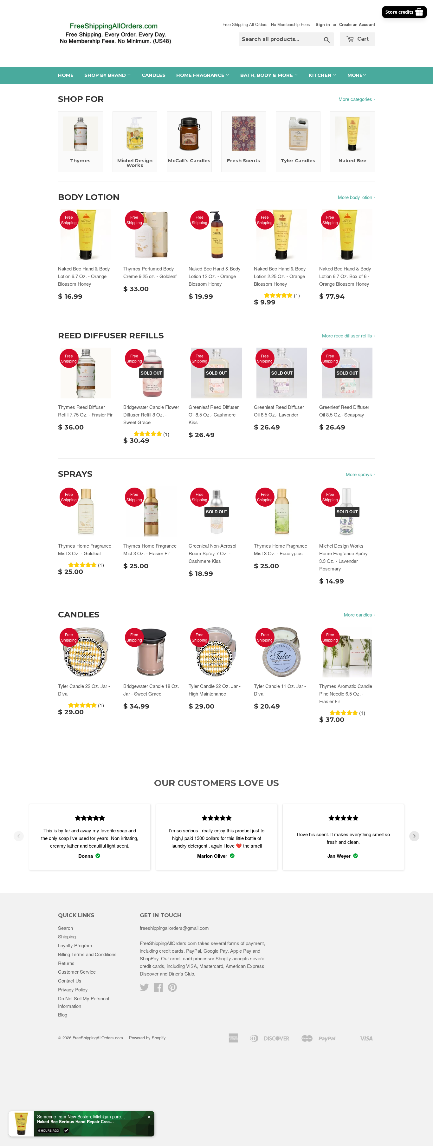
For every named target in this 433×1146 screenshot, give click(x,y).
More (355, 75)
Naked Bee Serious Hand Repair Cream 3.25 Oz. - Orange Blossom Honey (76, 1121)
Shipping (67, 936)
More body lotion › (356, 197)
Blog (62, 1014)
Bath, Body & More (267, 75)
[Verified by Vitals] (66, 1130)
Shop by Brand (105, 75)
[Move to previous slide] (18, 837)
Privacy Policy (73, 989)
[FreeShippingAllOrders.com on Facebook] (158, 989)
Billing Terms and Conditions (87, 954)
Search (65, 927)
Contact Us (69, 980)
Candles (153, 75)
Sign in (323, 24)
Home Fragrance (201, 75)
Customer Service (77, 971)
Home (66, 75)
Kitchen (321, 75)
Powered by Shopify (147, 1038)
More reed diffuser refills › (348, 335)
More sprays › (360, 474)
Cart (362, 39)
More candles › (359, 614)
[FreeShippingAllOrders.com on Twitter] (144, 989)
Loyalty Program (75, 945)
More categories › (357, 99)
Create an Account (357, 24)
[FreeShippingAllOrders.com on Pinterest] (172, 989)
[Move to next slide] (414, 837)
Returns (66, 963)
